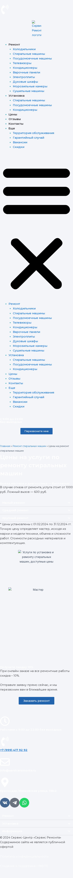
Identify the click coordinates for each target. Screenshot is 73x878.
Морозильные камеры (30, 86)
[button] (36, 228)
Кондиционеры (25, 68)
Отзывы (15, 119)
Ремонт (8, 816)
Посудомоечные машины (32, 58)
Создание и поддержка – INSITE (24, 866)
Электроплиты (24, 77)
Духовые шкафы (25, 81)
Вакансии (20, 142)
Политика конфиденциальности (24, 856)
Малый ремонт (13, 502)
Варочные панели (26, 72)
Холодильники (24, 49)
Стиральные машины (29, 54)
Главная (5, 446)
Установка (10, 823)
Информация (12, 831)
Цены (13, 114)
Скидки (18, 147)
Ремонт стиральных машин (29, 446)
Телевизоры (22, 63)
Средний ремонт (15, 510)
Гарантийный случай (28, 137)
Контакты (16, 123)
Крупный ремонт (15, 518)
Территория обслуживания (33, 133)
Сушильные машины (28, 91)
